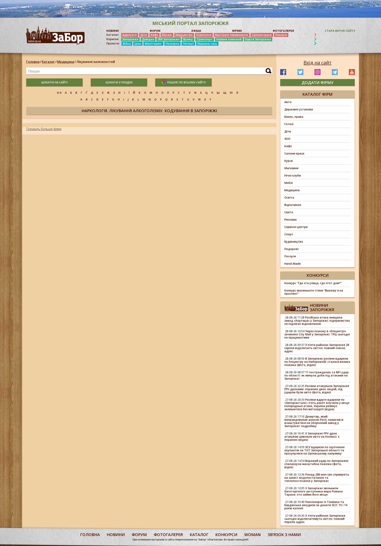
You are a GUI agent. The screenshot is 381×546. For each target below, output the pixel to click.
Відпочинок (292, 205)
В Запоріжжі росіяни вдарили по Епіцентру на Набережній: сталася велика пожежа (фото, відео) (317, 362)
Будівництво (293, 241)
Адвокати (129, 35)
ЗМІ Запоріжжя (168, 39)
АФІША (196, 31)
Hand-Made (292, 263)
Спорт (288, 234)
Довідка (148, 39)
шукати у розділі (119, 82)
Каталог (48, 62)
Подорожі (291, 249)
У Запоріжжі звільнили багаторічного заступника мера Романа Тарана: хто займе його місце (313, 491)
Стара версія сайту (340, 31)
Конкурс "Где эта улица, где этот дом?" (313, 283)
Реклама (290, 219)
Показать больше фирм (43, 129)
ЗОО (287, 139)
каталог (199, 534)
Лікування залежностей (95, 62)
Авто (288, 102)
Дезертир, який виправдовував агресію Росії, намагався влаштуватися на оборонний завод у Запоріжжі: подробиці (313, 421)
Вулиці (188, 39)
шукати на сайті (54, 82)
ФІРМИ (237, 31)
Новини (116, 534)
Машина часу (207, 43)
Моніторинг (153, 43)
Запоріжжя (130, 39)
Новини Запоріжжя (322, 307)
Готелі (288, 124)
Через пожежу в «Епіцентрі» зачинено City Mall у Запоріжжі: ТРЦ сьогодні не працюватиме (317, 334)
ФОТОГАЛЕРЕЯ (283, 31)
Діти (143, 35)
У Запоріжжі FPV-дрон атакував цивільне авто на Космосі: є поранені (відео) (312, 436)
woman (252, 534)
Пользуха (172, 43)
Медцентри (184, 35)
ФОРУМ (155, 31)
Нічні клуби (292, 175)
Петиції (188, 43)
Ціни (138, 43)
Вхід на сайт (317, 62)
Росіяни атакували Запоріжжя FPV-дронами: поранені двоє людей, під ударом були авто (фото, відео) (316, 389)
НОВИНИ (112, 31)
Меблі (288, 183)
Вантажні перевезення (231, 35)
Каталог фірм (317, 94)
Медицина (65, 62)
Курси (288, 161)
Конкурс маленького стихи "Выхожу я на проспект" (313, 291)
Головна (32, 62)
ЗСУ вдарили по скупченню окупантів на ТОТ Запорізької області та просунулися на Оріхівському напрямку (314, 450)
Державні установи (298, 109)
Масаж (167, 35)
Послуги (281, 35)
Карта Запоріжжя (258, 39)
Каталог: (112, 34)
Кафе (154, 35)
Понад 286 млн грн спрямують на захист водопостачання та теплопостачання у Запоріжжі (316, 478)
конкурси (226, 534)
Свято (288, 212)
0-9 (59, 93)
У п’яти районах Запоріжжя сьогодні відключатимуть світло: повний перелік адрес (314, 519)
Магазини (291, 168)
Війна (127, 43)
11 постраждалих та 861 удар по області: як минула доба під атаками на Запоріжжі (316, 375)
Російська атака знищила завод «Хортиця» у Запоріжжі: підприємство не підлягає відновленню (317, 320)
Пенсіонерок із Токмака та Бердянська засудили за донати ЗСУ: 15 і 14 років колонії (315, 505)
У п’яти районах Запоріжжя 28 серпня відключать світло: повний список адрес (316, 348)
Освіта (289, 197)
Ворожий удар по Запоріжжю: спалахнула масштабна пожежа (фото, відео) (316, 464)
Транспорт (205, 39)
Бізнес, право (293, 117)
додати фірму (318, 82)
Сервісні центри (296, 227)
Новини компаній (228, 39)
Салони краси (262, 35)
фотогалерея (168, 534)
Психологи (203, 35)
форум (139, 534)
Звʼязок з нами (284, 534)
